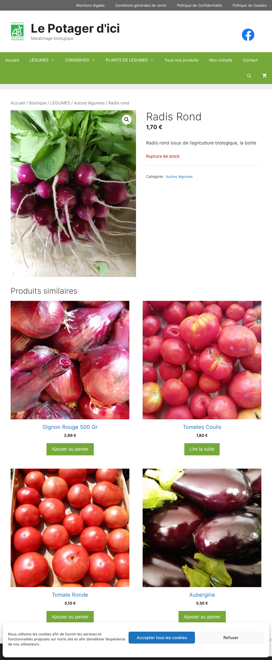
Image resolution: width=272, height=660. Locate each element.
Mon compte (220, 60)
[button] (126, 119)
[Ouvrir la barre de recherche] (249, 76)
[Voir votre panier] (264, 76)
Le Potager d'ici (75, 28)
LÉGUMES (39, 60)
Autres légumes (89, 102)
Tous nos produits (181, 60)
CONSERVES (77, 60)
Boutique (37, 102)
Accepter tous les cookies (162, 637)
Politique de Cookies (250, 5)
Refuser (231, 637)
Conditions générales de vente (141, 5)
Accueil (12, 60)
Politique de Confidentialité (199, 5)
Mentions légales (90, 5)
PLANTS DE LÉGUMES (127, 60)
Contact (250, 60)
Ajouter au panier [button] (70, 449)
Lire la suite (202, 449)
